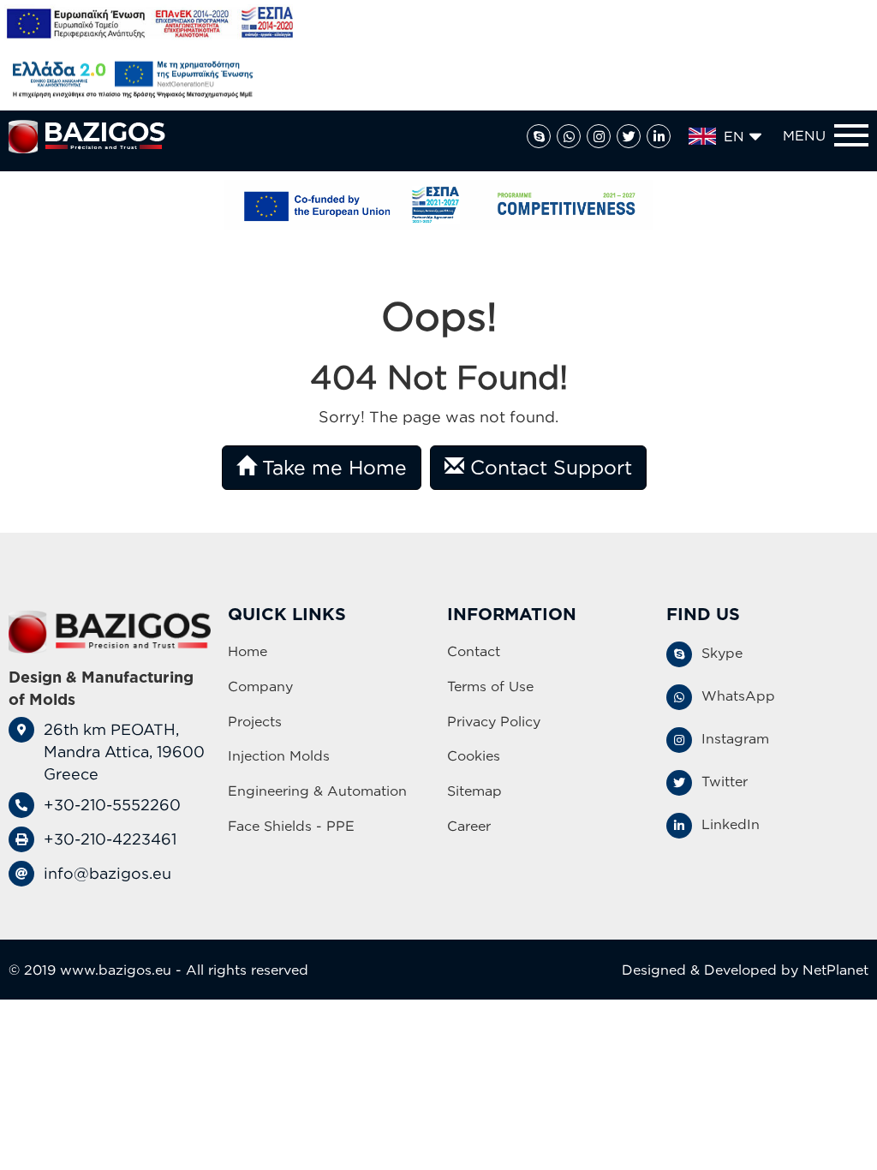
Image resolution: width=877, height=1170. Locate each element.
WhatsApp (738, 695)
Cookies (473, 755)
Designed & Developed (699, 969)
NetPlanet (835, 969)
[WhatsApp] (569, 136)
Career (469, 825)
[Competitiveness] (438, 205)
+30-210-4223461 (110, 838)
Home (247, 651)
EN (734, 136)
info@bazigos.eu (107, 872)
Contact (473, 651)
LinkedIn (730, 824)
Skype (722, 652)
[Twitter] (629, 136)
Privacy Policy (493, 721)
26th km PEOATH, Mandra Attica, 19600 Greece (124, 750)
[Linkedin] (659, 136)
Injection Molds (279, 755)
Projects (255, 721)
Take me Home (331, 467)
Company (260, 686)
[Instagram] (599, 136)
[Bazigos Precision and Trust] (87, 136)
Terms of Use (490, 686)
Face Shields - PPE (291, 825)
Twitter (724, 781)
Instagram (735, 738)
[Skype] (539, 136)
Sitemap (474, 790)
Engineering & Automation (317, 790)
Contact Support (548, 467)
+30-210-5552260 (112, 804)
